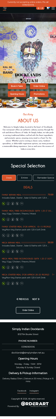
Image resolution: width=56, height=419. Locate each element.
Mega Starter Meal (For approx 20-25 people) (25, 275)
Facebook (21, 391)
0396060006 (28, 347)
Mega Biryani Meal (11, 243)
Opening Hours (17, 94)
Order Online (39, 86)
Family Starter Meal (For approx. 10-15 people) (26, 227)
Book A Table (17, 86)
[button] (49, 60)
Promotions (39, 94)
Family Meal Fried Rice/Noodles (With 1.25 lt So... (27, 211)
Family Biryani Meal (11, 195)
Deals (28, 187)
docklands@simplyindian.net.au (28, 352)
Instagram (34, 391)
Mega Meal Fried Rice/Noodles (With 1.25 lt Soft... (28, 259)
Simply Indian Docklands (28, 329)
